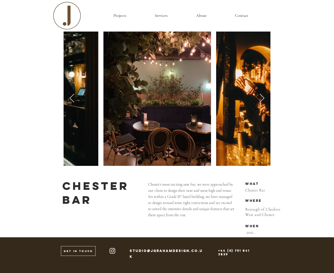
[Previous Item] (72, 98)
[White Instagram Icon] (112, 251)
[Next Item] (262, 98)
